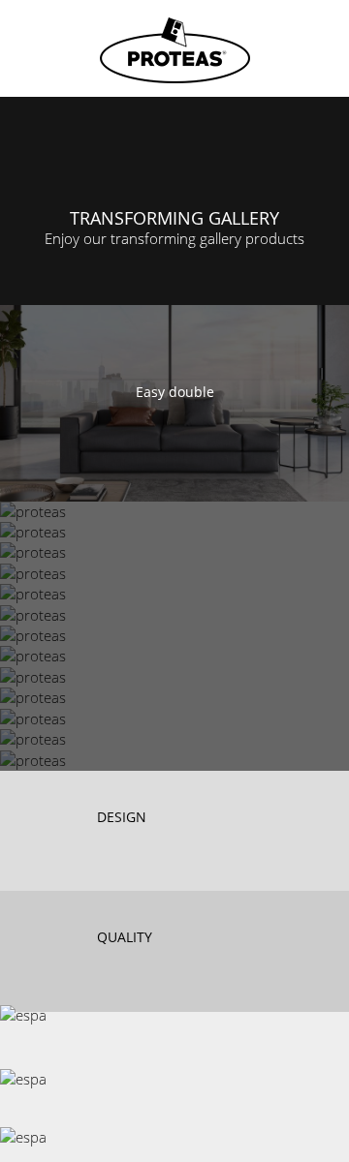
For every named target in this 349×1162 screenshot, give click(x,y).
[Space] (174, 532)
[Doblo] (174, 677)
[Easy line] (174, 594)
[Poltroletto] (174, 739)
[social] (26, 129)
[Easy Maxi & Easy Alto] (174, 656)
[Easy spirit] (174, 615)
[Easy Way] (174, 574)
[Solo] (174, 698)
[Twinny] (174, 512)
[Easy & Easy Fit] (174, 552)
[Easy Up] (174, 636)
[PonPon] (174, 760)
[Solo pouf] (174, 719)
